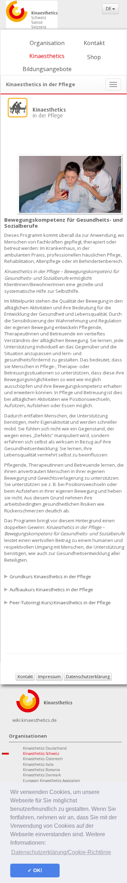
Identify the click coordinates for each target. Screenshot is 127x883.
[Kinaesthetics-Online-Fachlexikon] (44, 700)
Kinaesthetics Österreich (43, 758)
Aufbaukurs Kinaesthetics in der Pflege (51, 589)
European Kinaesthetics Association (51, 780)
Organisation (47, 43)
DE (109, 9)
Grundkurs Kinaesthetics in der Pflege (50, 576)
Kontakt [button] (25, 677)
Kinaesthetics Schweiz (41, 753)
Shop (94, 57)
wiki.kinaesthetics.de (34, 720)
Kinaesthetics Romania (41, 769)
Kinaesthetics (47, 56)
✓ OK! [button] (35, 870)
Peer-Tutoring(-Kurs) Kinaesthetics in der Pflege (60, 602)
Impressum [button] (49, 677)
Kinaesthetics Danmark (42, 774)
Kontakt (94, 43)
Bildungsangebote (47, 69)
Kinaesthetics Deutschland (45, 748)
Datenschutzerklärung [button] (88, 677)
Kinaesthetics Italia (38, 764)
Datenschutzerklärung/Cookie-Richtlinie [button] (61, 852)
